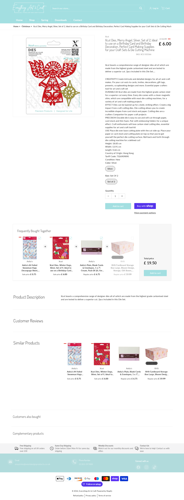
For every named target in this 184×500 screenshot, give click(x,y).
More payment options (145, 212)
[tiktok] (154, 467)
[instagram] (146, 467)
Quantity (109, 190)
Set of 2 (111, 181)
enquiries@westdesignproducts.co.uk (32, 464)
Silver (110, 168)
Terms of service (104, 495)
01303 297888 (86, 464)
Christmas (26, 26)
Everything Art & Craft (87, 491)
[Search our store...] (141, 8)
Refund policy (78, 495)
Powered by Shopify (104, 491)
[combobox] (97, 8)
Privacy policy (91, 495)
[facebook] (138, 467)
